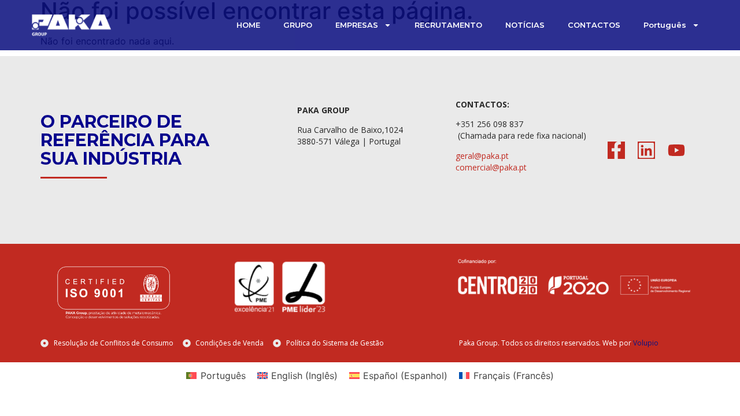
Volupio (645, 343)
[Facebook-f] (616, 150)
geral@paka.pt (482, 155)
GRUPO (297, 24)
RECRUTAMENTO (448, 24)
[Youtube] (676, 150)
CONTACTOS (594, 24)
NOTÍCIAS (525, 24)
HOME (248, 24)
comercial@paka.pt (491, 167)
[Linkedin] (646, 150)
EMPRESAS (356, 24)
